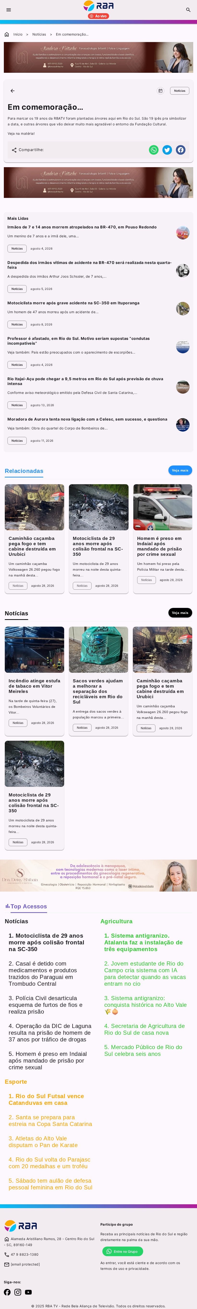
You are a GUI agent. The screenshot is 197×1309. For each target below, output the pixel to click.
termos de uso (112, 1268)
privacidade (139, 1268)
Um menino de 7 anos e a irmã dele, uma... (43, 236)
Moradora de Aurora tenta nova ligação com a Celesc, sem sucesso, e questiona (87, 419)
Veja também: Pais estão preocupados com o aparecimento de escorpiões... (71, 352)
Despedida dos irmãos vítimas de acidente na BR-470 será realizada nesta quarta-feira (89, 265)
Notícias (39, 34)
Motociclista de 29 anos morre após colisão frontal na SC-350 (98, 546)
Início (17, 34)
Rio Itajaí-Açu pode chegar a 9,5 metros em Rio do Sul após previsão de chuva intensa (85, 381)
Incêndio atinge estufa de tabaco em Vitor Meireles (34, 686)
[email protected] (25, 1264)
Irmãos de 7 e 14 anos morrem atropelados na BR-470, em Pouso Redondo (82, 227)
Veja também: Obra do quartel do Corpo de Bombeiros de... (57, 428)
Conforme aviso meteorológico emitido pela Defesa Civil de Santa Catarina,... (72, 393)
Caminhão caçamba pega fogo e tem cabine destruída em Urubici (32, 546)
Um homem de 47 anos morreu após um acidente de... (53, 312)
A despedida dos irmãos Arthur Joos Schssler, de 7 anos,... (56, 276)
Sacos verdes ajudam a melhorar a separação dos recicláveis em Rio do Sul (98, 691)
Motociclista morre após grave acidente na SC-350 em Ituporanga (73, 302)
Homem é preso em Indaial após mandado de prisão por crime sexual (159, 546)
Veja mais (180, 470)
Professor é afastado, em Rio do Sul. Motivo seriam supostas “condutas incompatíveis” (78, 341)
